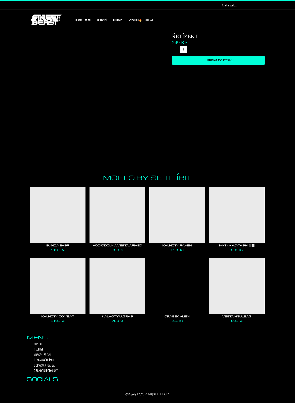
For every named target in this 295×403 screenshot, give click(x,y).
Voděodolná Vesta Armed (117, 245)
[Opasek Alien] (177, 286)
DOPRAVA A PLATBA (44, 365)
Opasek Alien (177, 316)
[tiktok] (44, 5)
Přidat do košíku (220, 60)
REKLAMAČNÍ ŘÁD (44, 360)
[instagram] (38, 5)
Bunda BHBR (57, 245)
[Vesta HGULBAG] (237, 286)
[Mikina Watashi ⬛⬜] (237, 215)
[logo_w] (46, 15)
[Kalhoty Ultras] (117, 286)
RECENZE (38, 349)
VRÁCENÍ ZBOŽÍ (42, 354)
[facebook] (31, 5)
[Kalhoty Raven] (177, 215)
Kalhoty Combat (57, 316)
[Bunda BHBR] (58, 215)
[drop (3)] (97, 100)
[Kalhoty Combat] (58, 286)
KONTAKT (39, 344)
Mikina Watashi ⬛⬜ (237, 245)
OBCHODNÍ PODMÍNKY (46, 370)
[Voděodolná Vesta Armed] (117, 215)
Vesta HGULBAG (236, 316)
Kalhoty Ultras (117, 316)
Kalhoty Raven (177, 245)
